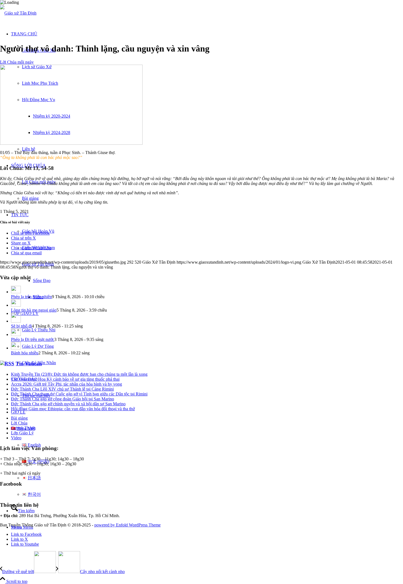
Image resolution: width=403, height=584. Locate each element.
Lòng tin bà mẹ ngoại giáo (33, 310)
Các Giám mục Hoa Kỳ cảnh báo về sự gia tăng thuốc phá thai (65, 379)
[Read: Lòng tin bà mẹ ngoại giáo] (16, 305)
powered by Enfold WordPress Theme (127, 525)
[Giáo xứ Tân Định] (18, 13)
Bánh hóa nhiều (24, 353)
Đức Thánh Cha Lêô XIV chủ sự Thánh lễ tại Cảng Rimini (62, 389)
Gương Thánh (23, 428)
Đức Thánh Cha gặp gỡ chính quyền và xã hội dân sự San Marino (68, 403)
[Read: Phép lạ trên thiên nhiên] (16, 291)
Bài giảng (19, 418)
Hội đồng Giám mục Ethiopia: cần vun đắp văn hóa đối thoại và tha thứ (73, 408)
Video (16, 437)
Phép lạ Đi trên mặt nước (32, 339)
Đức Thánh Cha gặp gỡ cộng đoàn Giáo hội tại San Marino (62, 399)
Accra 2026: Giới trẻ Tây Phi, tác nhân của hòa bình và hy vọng (66, 384)
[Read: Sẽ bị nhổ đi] (16, 321)
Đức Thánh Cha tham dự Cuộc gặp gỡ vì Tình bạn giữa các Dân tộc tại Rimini (79, 394)
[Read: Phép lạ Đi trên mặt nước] (16, 334)
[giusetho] (71, 143)
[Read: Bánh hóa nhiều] (16, 348)
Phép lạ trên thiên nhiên (31, 296)
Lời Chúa (19, 423)
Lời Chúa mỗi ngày (17, 62)
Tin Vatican (29, 363)
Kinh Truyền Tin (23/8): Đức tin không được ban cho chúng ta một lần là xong (79, 374)
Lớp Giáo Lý (22, 433)
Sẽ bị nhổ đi (21, 326)
